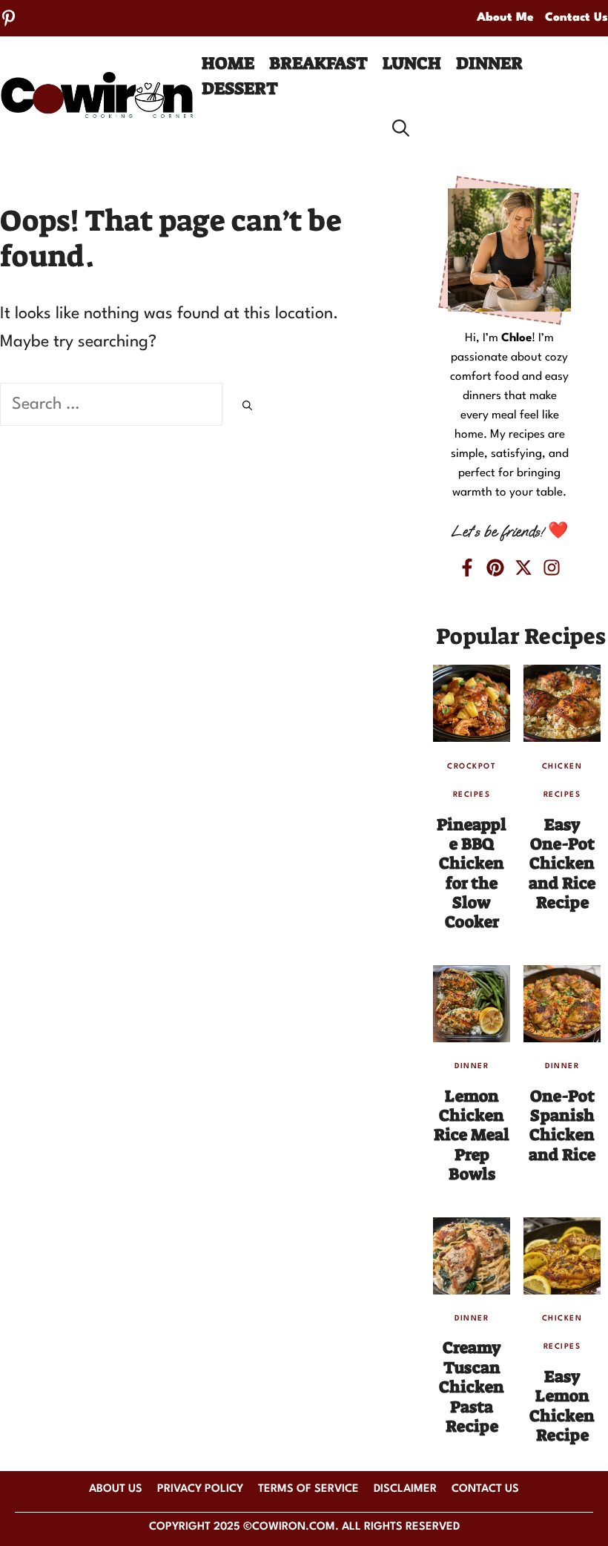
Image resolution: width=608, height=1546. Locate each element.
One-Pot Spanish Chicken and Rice (562, 1125)
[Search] (247, 407)
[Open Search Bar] (401, 128)
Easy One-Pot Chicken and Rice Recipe (562, 864)
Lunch (412, 63)
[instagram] (552, 567)
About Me (505, 18)
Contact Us (576, 18)
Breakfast (318, 63)
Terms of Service (308, 1489)
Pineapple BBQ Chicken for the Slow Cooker (471, 873)
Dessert (240, 88)
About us (115, 1489)
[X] (523, 567)
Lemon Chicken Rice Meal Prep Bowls (471, 1135)
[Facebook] (467, 567)
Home (228, 63)
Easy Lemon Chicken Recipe (562, 1406)
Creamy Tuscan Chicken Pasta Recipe (471, 1387)
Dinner (489, 63)
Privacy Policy (200, 1489)
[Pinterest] (8, 18)
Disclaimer (405, 1489)
